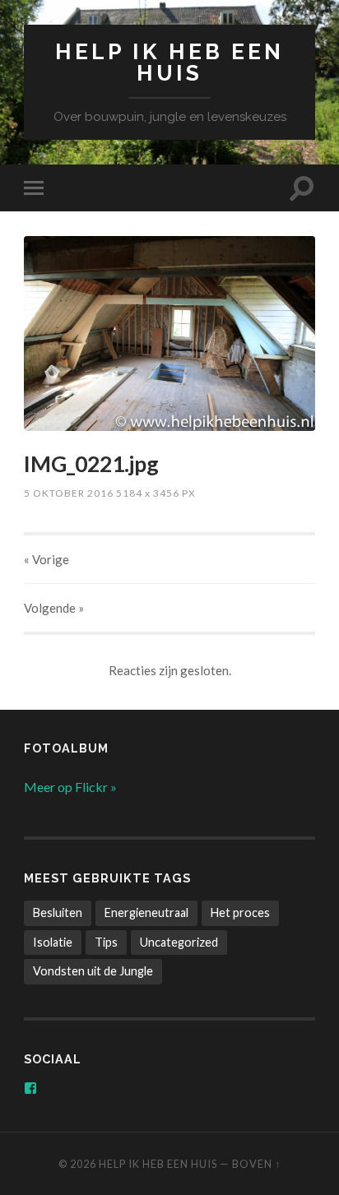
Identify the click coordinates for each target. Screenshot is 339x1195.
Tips (106, 942)
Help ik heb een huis (169, 62)
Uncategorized (179, 942)
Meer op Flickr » (70, 786)
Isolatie (52, 942)
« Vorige (46, 559)
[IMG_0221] (169, 333)
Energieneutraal (146, 912)
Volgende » (54, 607)
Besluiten (57, 912)
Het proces (240, 912)
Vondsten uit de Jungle (93, 971)
